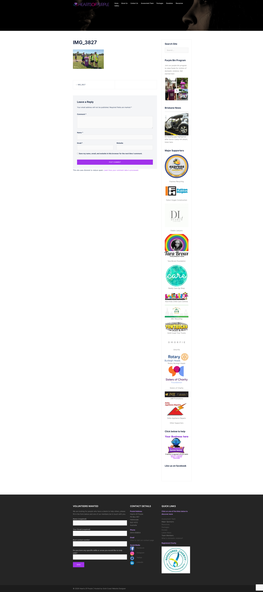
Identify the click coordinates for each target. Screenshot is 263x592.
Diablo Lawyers (177, 231)
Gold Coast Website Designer (114, 588)
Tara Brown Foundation (177, 261)
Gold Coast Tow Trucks (176, 333)
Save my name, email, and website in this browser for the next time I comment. (110, 153)
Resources (179, 3)
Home (116, 3)
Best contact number (81, 540)
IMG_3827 (81, 85)
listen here (169, 142)
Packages (159, 3)
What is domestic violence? (172, 538)
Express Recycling (177, 181)
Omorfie (176, 350)
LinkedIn (140, 562)
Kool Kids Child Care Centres (176, 301)
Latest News (166, 533)
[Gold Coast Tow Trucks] (177, 327)
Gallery (116, 6)
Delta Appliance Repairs (176, 418)
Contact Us (134, 3)
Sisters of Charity (176, 388)
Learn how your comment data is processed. (121, 170)
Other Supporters (176, 423)
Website (120, 143)
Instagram (140, 553)
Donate (164, 530)
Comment (81, 114)
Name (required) (80, 519)
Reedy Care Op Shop (176, 288)
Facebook (140, 548)
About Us (124, 3)
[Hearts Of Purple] (91, 4)
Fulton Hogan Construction (176, 200)
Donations (169, 3)
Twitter (139, 557)
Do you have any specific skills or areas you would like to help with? (97, 551)
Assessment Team (147, 3)
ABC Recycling (176, 319)
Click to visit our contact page (142, 540)
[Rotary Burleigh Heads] (177, 357)
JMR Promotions (176, 399)
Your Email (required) (81, 529)
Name (80, 133)
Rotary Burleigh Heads (176, 363)
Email (80, 143)
